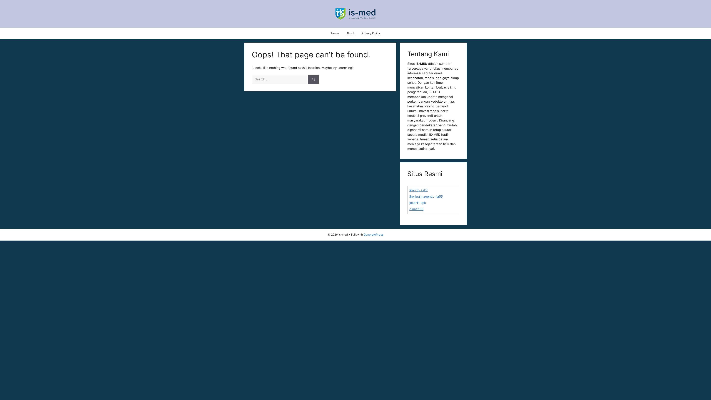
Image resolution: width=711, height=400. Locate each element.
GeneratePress (373, 234)
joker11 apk (417, 203)
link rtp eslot (418, 190)
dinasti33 (416, 209)
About (350, 33)
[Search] (313, 79)
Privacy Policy (371, 33)
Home (335, 33)
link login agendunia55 (426, 196)
